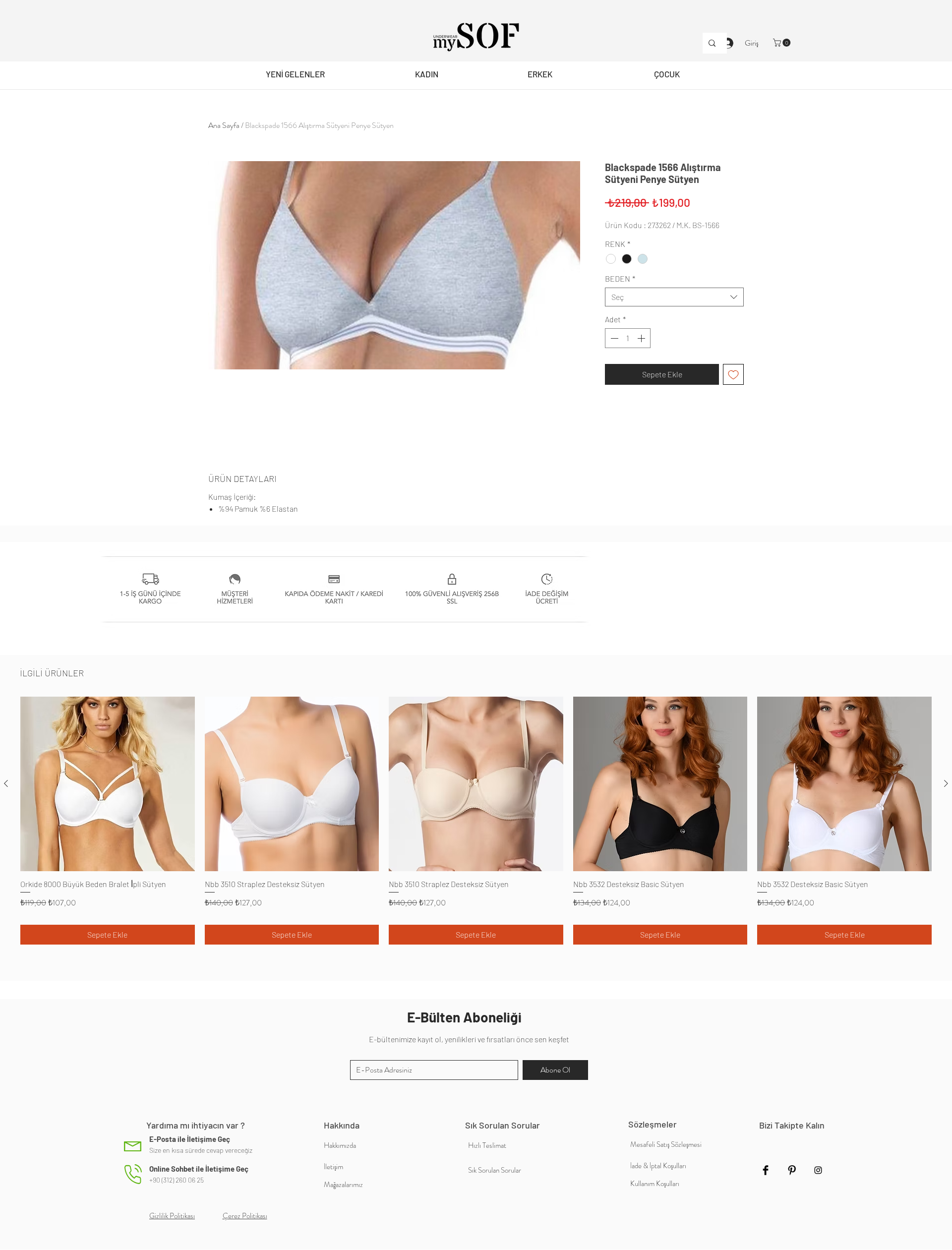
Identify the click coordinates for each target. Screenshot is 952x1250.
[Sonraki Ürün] (946, 783)
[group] (476, 820)
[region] (426, 75)
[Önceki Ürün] (6, 783)
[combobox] (674, 297)
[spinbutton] (627, 338)
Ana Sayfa (223, 125)
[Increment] (642, 338)
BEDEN (620, 278)
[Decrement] (613, 338)
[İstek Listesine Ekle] (733, 374)
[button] (782, 43)
